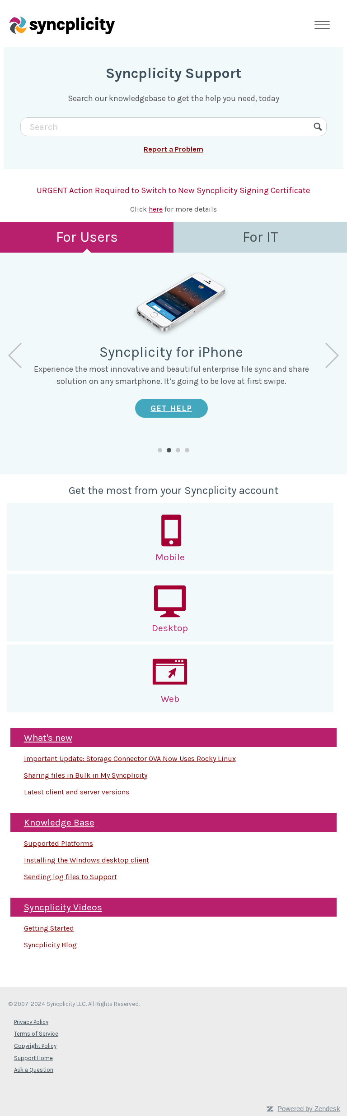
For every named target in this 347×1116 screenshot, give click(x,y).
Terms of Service (36, 1033)
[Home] (62, 25)
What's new (48, 737)
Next (332, 355)
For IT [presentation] (260, 237)
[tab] (87, 237)
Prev (15, 355)
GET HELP (171, 408)
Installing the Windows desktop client (86, 860)
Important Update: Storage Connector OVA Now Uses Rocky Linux (130, 758)
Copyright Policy (35, 1045)
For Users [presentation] (87, 237)
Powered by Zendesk (308, 1108)
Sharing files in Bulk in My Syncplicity (85, 775)
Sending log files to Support (70, 876)
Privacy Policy (31, 1022)
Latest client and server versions (76, 792)
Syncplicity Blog (50, 945)
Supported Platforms (58, 843)
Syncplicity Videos (63, 907)
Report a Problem (173, 149)
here (156, 209)
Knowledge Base (59, 822)
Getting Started (49, 928)
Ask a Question (33, 1069)
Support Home (33, 1058)
